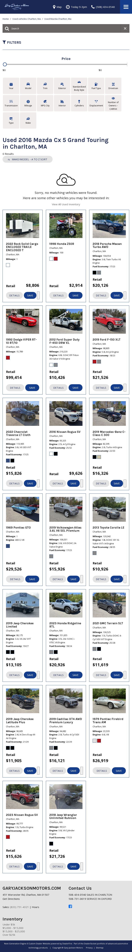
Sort (29, 159)
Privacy (89, 947)
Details (14, 295)
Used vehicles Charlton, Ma (26, 18)
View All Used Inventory (66, 204)
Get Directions (11, 898)
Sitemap (99, 947)
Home (6, 18)
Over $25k (9, 934)
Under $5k (9, 924)
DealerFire (67, 943)
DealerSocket (90, 943)
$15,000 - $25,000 (14, 931)
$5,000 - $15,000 (13, 928)
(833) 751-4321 (19, 907)
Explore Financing (38, 295)
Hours (35, 907)
